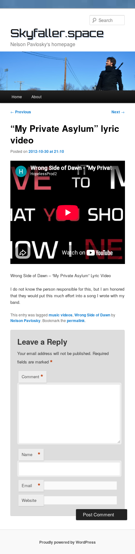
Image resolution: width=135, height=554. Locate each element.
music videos (61, 315)
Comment (32, 377)
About (36, 96)
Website (29, 500)
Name (31, 454)
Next (118, 112)
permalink (76, 320)
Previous (20, 112)
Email (31, 486)
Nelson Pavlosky (25, 320)
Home (17, 96)
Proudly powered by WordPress (67, 542)
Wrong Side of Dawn (92, 315)
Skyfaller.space (57, 33)
